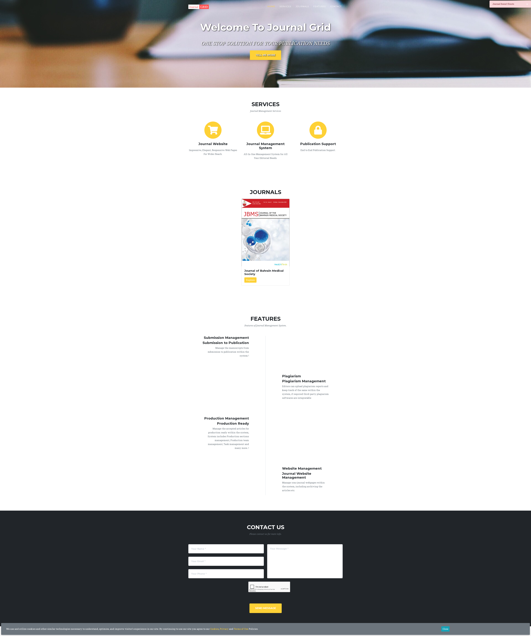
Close (445, 628)
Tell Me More (265, 55)
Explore (250, 279)
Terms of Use (241, 628)
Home (271, 6)
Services (285, 6)
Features (319, 6)
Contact (336, 6)
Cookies (214, 628)
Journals (302, 6)
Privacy (224, 628)
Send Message (265, 608)
